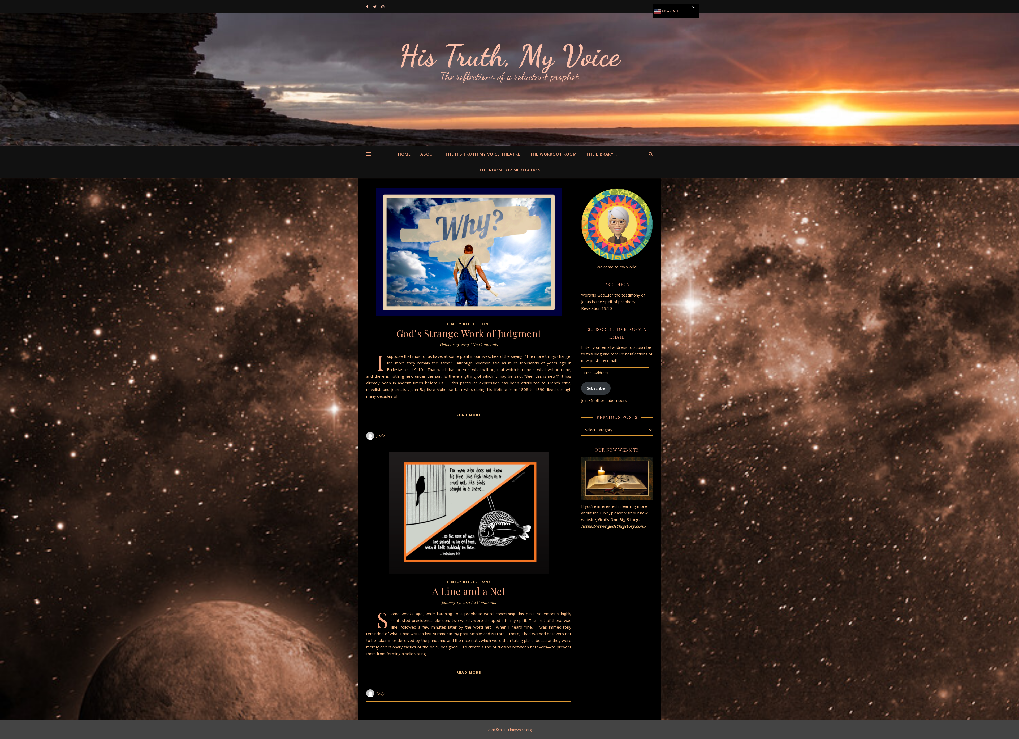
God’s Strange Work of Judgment (468, 333)
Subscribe (596, 388)
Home (404, 154)
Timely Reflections (469, 324)
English (669, 10)
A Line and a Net (469, 591)
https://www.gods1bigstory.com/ (614, 526)
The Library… (601, 154)
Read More (468, 415)
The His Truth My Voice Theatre (482, 154)
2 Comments (485, 602)
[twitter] (375, 6)
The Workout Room (553, 154)
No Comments (485, 344)
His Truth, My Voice (509, 55)
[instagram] (382, 6)
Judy (380, 435)
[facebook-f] (367, 6)
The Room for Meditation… (511, 170)
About (428, 154)
